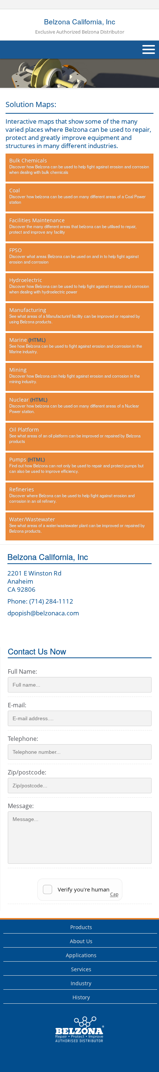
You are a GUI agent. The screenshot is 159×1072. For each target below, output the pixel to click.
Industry (81, 983)
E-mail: (17, 705)
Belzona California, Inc (79, 26)
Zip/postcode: (27, 772)
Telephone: (23, 738)
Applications (81, 955)
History (81, 997)
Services (81, 969)
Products (81, 927)
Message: (21, 806)
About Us (81, 941)
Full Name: (22, 671)
